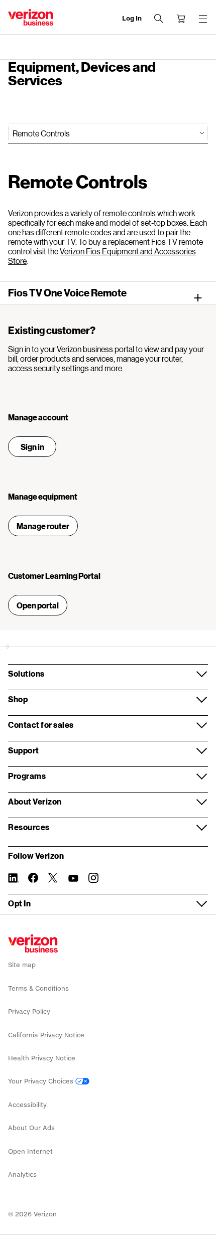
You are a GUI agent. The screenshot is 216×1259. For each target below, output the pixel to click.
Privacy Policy (29, 1011)
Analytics (22, 1174)
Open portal (38, 605)
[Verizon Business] (30, 17)
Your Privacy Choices (41, 1081)
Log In (132, 18)
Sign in (32, 446)
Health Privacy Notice (41, 1058)
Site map (22, 965)
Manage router (43, 526)
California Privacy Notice (46, 1035)
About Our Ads (31, 1128)
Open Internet (30, 1151)
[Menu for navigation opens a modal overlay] (203, 19)
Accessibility (27, 1105)
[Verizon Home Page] (33, 943)
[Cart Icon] (181, 19)
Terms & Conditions (38, 988)
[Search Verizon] (159, 19)
